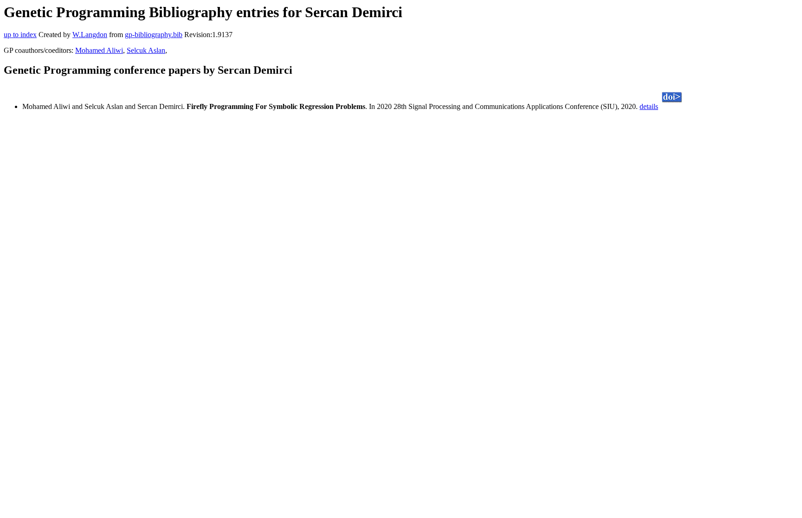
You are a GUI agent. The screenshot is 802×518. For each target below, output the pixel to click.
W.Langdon (89, 34)
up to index (20, 34)
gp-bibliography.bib (153, 34)
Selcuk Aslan (146, 50)
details (649, 106)
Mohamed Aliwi (99, 50)
